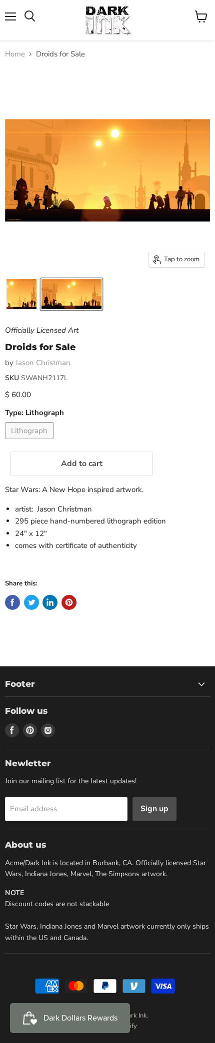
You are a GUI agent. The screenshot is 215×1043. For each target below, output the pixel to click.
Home (15, 54)
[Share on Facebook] (12, 602)
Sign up (154, 808)
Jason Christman (43, 363)
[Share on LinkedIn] (50, 602)
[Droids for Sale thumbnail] (22, 294)
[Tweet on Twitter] (31, 602)
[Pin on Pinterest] (69, 602)
